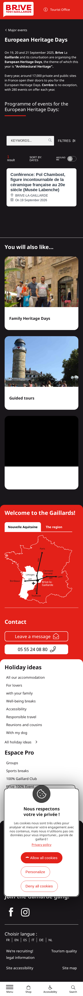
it (33, 940)
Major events (17, 30)
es (25, 940)
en (16, 940)
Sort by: (36, 159)
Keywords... (21, 140)
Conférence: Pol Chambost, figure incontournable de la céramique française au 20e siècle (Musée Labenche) (37, 182)
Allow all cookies (44, 858)
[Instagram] (25, 912)
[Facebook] (11, 912)
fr (8, 940)
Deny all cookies (39, 886)
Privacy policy (41, 845)
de (41, 940)
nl (50, 940)
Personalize (35, 872)
